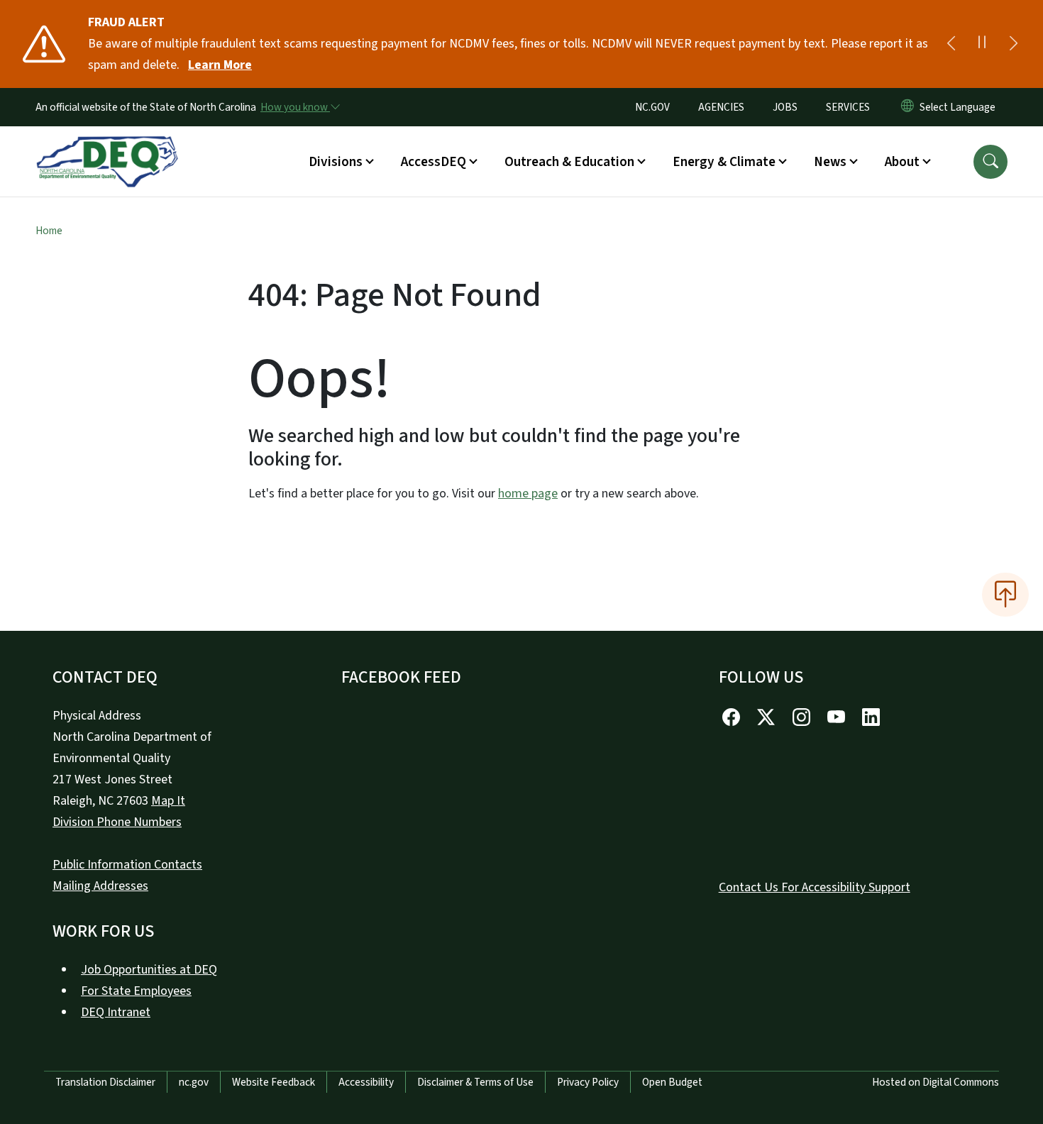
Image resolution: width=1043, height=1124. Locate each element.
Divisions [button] (336, 162)
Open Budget (672, 1082)
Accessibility (366, 1082)
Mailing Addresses (100, 886)
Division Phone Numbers (117, 822)
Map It (168, 801)
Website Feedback (273, 1082)
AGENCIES (721, 107)
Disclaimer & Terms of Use (475, 1082)
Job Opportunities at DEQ (149, 970)
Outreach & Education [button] (569, 162)
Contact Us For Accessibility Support (814, 887)
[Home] (107, 145)
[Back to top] (1005, 595)
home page (528, 493)
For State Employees (136, 991)
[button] (990, 162)
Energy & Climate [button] (724, 162)
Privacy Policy (588, 1082)
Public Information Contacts (127, 865)
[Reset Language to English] (907, 107)
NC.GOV (652, 107)
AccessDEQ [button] (433, 162)
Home (48, 230)
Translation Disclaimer (105, 1082)
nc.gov (194, 1082)
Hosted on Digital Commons (935, 1082)
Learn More (220, 65)
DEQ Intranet (115, 1012)
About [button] (902, 162)
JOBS (785, 107)
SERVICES (848, 107)
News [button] (830, 162)
